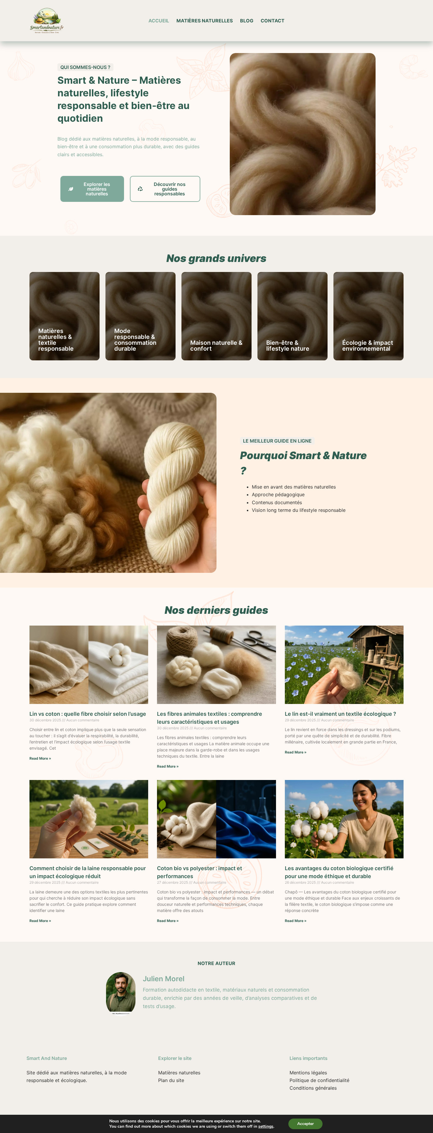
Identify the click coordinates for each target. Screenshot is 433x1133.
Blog (246, 21)
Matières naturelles (204, 21)
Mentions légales (308, 1073)
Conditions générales (313, 1088)
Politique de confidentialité (319, 1080)
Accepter (305, 1124)
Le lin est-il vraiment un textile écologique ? (340, 714)
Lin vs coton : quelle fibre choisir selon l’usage (87, 714)
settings (265, 1126)
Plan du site (171, 1080)
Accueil (158, 21)
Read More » (40, 758)
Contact (273, 21)
